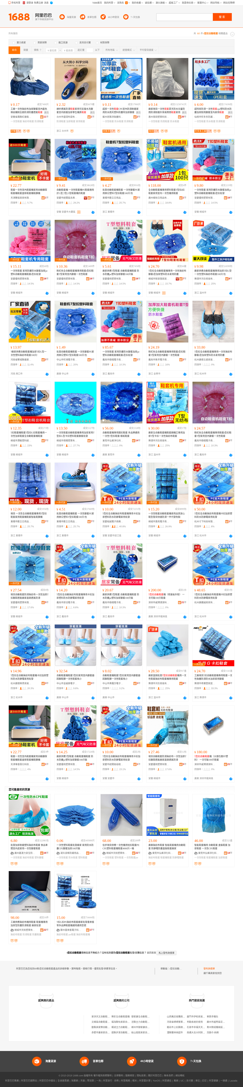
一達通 (223, 1080)
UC (182, 1080)
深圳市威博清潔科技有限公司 (158, 602)
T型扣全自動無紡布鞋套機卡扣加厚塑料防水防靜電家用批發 (213, 515)
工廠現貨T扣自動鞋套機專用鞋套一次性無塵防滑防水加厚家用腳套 (213, 677)
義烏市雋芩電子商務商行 (158, 359)
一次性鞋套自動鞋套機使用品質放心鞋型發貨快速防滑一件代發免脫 (166, 515)
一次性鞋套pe (131, 857)
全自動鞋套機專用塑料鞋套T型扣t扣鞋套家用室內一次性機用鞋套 (166, 192)
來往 (197, 1080)
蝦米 (134, 1080)
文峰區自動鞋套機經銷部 (104, 1022)
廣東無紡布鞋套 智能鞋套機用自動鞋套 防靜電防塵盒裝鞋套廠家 (166, 847)
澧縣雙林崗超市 (175, 1032)
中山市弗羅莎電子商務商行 (113, 683)
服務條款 (129, 1075)
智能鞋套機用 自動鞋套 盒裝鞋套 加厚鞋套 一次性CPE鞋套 (212, 847)
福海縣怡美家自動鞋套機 (123, 1022)
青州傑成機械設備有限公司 (220, 1027)
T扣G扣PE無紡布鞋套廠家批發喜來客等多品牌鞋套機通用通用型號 (75, 924)
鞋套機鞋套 (166, 857)
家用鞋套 (80, 121)
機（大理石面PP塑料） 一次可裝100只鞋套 (211, 758)
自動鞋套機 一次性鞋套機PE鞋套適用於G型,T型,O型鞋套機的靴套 (75, 192)
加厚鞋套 (70, 121)
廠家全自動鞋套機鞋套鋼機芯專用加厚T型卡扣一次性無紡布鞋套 (166, 434)
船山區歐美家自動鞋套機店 (145, 1032)
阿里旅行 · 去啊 (111, 1080)
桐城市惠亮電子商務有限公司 (158, 521)
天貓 (82, 1080)
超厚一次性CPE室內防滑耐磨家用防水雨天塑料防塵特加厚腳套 (121, 111)
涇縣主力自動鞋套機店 (142, 1022)
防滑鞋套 (39, 121)
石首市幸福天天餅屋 (197, 1027)
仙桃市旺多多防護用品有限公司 (204, 117)
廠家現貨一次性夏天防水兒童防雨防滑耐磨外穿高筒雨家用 (166, 111)
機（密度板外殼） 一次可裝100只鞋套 (166, 596)
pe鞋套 (72, 934)
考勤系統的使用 (195, 1022)
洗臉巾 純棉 (213, 1032)
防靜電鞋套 (178, 857)
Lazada (233, 1080)
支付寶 (189, 1080)
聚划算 (90, 1080)
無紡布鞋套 (28, 121)
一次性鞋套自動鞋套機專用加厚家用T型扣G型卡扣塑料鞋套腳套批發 (75, 434)
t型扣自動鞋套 (177, 968)
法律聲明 (118, 1075)
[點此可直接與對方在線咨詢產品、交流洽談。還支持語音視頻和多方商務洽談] (93, 212)
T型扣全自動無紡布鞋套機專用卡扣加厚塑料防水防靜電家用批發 (121, 515)
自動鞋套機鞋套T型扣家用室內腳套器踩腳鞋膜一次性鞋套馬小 (75, 677)
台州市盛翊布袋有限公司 (67, 117)
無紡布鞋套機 (83, 934)
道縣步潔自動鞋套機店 (122, 1032)
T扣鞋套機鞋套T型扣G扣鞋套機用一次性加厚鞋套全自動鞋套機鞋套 (29, 434)
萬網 (176, 1080)
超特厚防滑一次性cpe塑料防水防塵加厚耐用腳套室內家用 (213, 111)
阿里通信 (166, 1080)
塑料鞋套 (82, 857)
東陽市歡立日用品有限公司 (113, 198)
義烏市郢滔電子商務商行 (67, 602)
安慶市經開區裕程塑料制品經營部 (113, 764)
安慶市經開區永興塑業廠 (67, 198)
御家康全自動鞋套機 (141, 1016)
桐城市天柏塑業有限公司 (116, 853)
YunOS (156, 1080)
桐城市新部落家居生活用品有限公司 (158, 278)
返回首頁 (151, 952)
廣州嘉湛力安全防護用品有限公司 (24, 853)
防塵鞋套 (36, 934)
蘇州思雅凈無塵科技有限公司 (113, 117)
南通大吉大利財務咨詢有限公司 (203, 1032)
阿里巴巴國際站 (29, 1080)
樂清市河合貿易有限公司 (204, 278)
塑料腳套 (39, 857)
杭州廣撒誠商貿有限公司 (204, 602)
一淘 (98, 1080)
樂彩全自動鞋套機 (120, 1016)
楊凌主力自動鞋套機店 (122, 1027)
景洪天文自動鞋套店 (102, 1016)
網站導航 (180, 1075)
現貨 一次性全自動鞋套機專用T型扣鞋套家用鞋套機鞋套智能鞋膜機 (29, 515)
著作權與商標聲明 (102, 1075)
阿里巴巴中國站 (47, 1080)
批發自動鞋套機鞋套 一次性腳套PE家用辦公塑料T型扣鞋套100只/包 (121, 192)
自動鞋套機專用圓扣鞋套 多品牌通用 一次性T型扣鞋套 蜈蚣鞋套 (121, 434)
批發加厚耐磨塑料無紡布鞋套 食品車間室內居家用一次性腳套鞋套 (29, 847)
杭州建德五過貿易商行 (204, 359)
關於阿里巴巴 (155, 1075)
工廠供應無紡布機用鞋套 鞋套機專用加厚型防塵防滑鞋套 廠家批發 (29, 924)
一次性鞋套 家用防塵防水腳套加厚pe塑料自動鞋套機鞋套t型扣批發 (212, 192)
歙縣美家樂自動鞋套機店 (104, 1027)
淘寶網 (74, 1080)
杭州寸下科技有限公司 (204, 521)
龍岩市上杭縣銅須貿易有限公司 (183, 1027)
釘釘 (204, 1080)
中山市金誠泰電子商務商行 (67, 683)
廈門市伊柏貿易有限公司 (199, 1016)
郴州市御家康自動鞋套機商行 (146, 1027)
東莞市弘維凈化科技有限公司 (113, 440)
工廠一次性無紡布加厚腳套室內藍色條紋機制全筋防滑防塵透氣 (29, 111)
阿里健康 (213, 1080)
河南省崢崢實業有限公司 (179, 1022)
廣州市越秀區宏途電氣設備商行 (223, 1022)
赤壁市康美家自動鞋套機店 (105, 1032)
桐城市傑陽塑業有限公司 (67, 440)
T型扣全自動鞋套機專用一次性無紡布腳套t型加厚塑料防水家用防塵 (167, 273)
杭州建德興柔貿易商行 (21, 683)
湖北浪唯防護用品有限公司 (70, 853)
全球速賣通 (63, 1080)
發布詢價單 (209, 968)
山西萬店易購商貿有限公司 (180, 1016)
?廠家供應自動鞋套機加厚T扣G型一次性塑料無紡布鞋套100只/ (29, 353)
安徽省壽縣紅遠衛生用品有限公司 (21, 117)
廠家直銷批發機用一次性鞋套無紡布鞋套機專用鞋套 (167, 677)
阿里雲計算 (145, 1080)
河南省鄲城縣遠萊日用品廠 (21, 359)
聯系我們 (168, 1075)
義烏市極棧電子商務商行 (113, 359)
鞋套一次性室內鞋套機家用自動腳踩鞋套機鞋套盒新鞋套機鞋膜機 (29, 192)
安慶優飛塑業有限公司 (204, 198)
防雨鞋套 (165, 121)
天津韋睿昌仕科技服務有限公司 (21, 764)
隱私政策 (141, 1075)
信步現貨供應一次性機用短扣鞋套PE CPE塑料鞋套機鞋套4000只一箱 (121, 847)
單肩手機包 (212, 1016)
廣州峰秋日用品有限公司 (158, 198)
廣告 (46, 112)
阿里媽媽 (125, 1080)
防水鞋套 (119, 121)
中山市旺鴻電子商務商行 (67, 359)
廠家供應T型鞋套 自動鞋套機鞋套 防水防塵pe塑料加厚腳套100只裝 (121, 273)
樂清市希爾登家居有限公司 (204, 683)
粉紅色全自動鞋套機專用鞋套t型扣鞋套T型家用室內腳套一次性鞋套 (75, 273)
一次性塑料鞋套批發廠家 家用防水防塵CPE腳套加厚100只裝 (75, 847)
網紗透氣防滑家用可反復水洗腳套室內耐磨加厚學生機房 (75, 111)
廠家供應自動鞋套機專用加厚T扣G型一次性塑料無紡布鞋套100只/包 (213, 273)
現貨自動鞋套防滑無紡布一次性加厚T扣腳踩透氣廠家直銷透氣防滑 (29, 596)
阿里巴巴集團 (12, 1080)
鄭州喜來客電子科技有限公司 (70, 930)
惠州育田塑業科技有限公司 (158, 117)
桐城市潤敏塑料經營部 (21, 440)
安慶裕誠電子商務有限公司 (113, 521)
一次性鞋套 (16, 121)
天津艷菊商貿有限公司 (21, 198)
